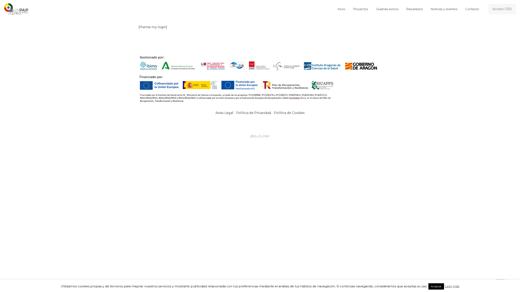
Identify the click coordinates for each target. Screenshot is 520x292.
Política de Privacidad (253, 113)
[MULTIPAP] (16, 9)
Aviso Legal (224, 113)
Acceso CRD (502, 9)
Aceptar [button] (436, 286)
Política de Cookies (289, 113)
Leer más (452, 286)
